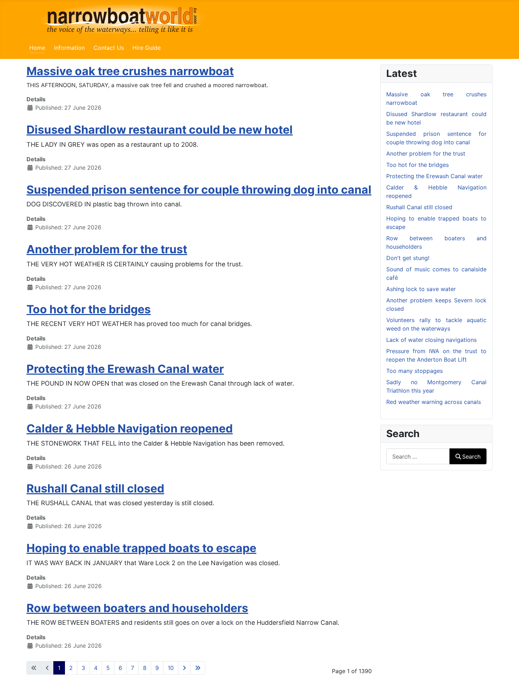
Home (37, 47)
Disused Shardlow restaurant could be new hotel (159, 130)
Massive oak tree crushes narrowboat (130, 71)
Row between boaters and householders (137, 608)
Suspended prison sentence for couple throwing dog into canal (198, 190)
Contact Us (109, 47)
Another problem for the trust (106, 249)
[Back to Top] (506, 670)
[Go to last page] (197, 668)
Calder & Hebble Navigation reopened (129, 428)
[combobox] (418, 456)
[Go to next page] (184, 668)
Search (471, 456)
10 (171, 667)
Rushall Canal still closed (95, 488)
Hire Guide (146, 47)
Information (69, 47)
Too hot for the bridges (88, 309)
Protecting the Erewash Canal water (125, 369)
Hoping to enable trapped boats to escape (141, 548)
